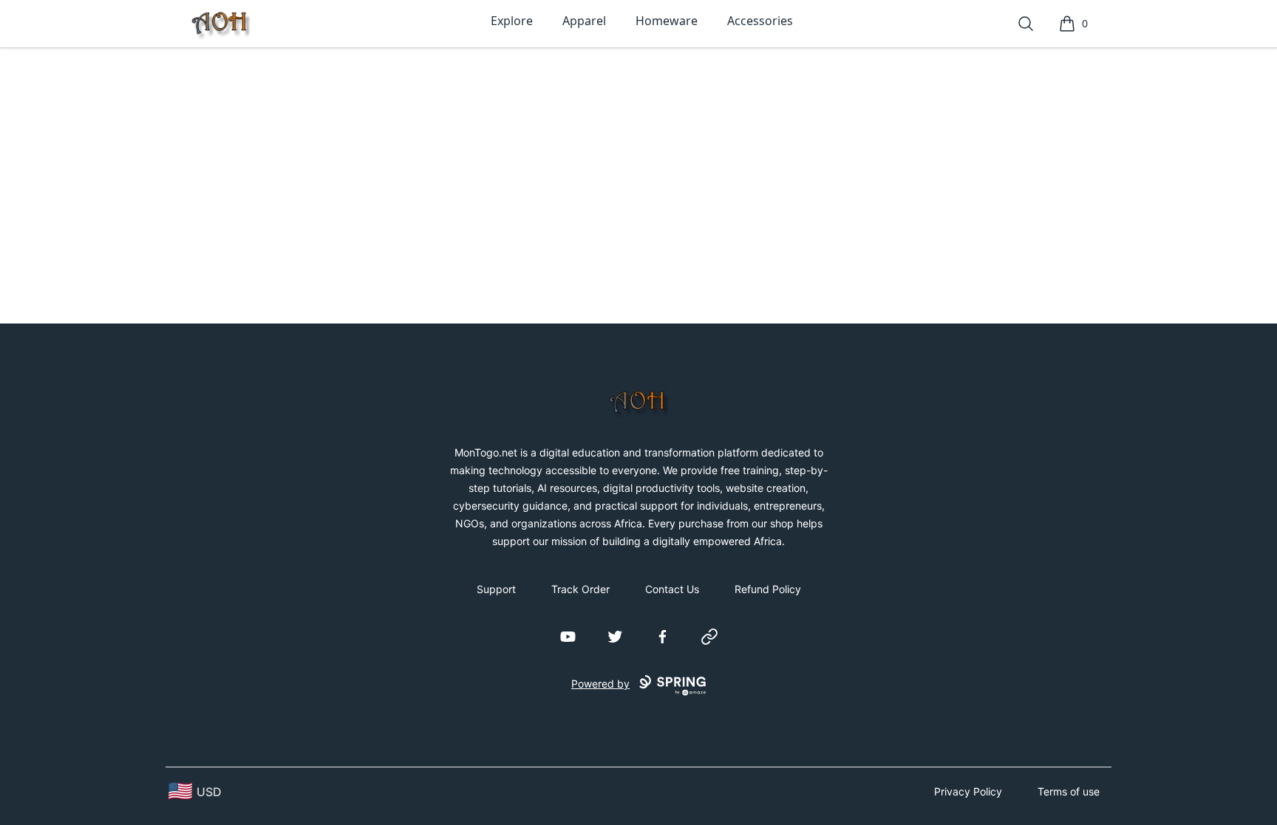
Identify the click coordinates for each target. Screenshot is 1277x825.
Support (496, 589)
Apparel (584, 21)
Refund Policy (768, 589)
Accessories (760, 21)
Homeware (667, 21)
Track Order (580, 589)
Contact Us (672, 589)
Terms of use (1069, 791)
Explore (512, 21)
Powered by (600, 683)
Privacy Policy (968, 791)
